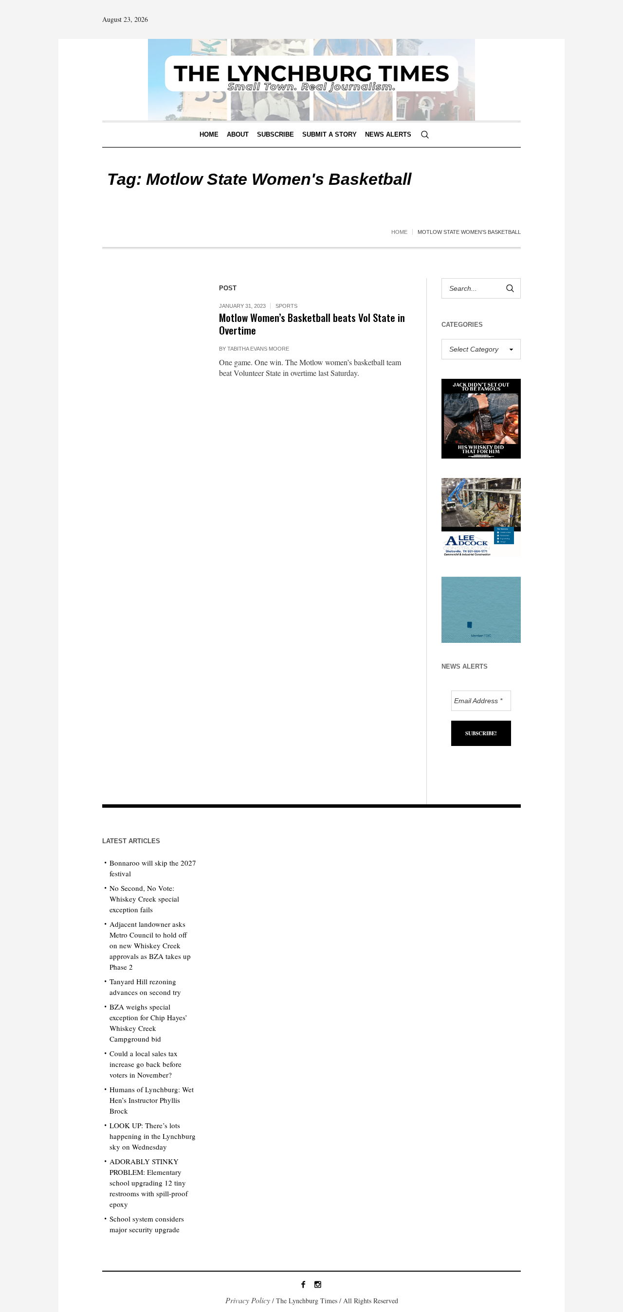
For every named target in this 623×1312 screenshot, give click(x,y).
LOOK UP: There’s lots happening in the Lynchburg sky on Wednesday (153, 1136)
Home (399, 232)
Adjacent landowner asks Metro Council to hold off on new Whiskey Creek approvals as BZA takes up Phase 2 (150, 945)
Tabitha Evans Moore (258, 349)
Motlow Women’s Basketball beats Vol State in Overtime (312, 323)
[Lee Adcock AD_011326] (481, 516)
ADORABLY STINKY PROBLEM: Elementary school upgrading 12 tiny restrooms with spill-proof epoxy (149, 1182)
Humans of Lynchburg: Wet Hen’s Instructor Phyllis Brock (152, 1100)
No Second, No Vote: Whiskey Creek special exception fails (144, 898)
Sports (286, 306)
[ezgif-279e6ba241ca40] (481, 608)
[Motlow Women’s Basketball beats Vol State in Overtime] (151, 326)
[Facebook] (303, 1284)
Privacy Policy (247, 1300)
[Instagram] (318, 1284)
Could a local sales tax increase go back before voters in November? (146, 1064)
